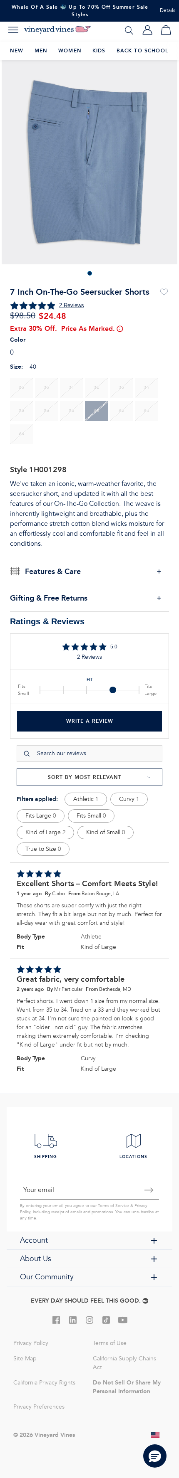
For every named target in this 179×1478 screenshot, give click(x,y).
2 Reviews (71, 305)
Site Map (25, 1358)
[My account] (147, 30)
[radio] (21, 388)
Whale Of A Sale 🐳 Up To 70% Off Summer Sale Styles (80, 10)
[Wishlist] (164, 292)
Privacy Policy (30, 1343)
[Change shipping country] (156, 1435)
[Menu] (13, 30)
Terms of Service (113, 1205)
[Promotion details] (119, 329)
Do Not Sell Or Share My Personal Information (127, 1387)
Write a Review (89, 721)
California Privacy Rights (44, 1382)
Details (167, 10)
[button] (155, 1456)
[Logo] (57, 30)
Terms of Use (110, 1343)
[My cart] (165, 30)
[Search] (129, 30)
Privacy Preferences (39, 1406)
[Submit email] (149, 1190)
